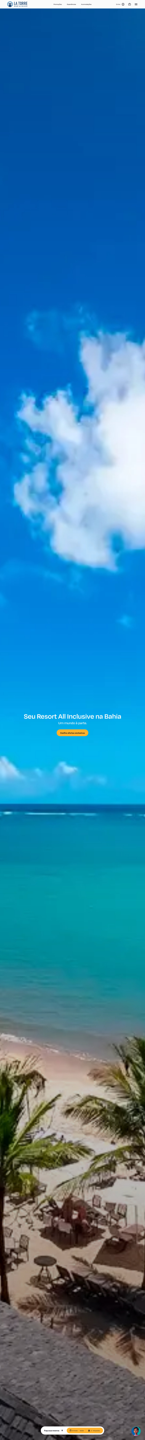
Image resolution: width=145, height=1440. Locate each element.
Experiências (71, 4)
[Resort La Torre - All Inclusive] (20, 4)
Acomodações (86, 4)
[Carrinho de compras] (129, 4)
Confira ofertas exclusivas (72, 733)
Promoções (58, 4)
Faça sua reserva (51, 1430)
